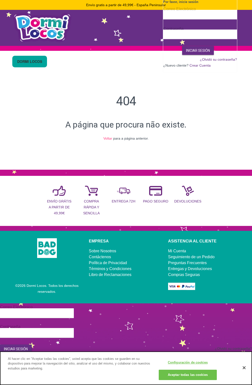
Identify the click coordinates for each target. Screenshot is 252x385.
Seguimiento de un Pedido (191, 257)
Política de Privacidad (108, 263)
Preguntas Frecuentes (187, 263)
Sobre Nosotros (102, 251)
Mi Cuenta (177, 251)
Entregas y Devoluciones (190, 269)
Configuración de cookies (188, 362)
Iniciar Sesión (198, 51)
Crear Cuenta (200, 65)
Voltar (107, 138)
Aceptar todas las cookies (188, 375)
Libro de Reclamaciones (110, 275)
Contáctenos (100, 257)
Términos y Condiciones (110, 269)
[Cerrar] (244, 367)
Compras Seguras (184, 275)
